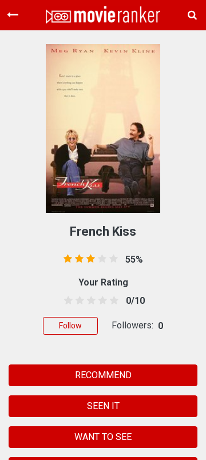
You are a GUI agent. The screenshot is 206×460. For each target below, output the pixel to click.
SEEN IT (103, 405)
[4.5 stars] (112, 301)
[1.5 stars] (77, 301)
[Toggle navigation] (12, 15)
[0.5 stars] (66, 301)
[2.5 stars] (89, 301)
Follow (70, 325)
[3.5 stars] (101, 301)
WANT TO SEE (103, 436)
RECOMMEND (103, 375)
